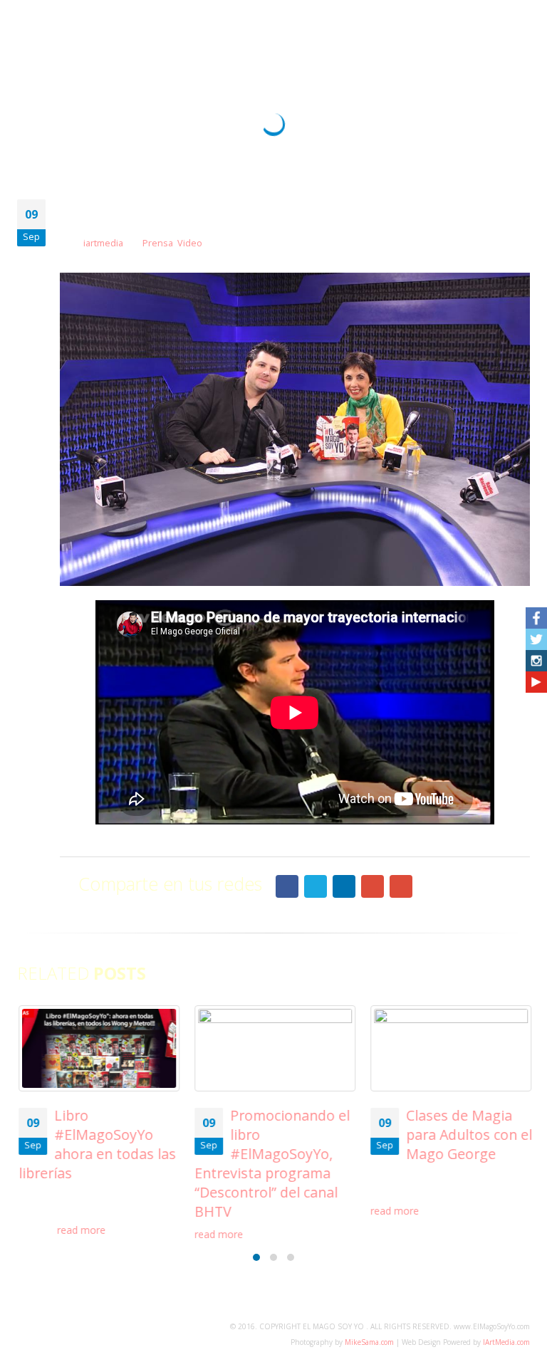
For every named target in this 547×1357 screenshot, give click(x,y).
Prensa (157, 243)
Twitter (315, 886)
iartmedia (103, 243)
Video (189, 243)
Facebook (287, 886)
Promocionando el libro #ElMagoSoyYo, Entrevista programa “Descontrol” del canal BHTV (270, 1163)
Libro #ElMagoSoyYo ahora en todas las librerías (95, 1144)
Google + (372, 886)
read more (81, 1230)
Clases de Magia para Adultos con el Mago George (468, 1134)
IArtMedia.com (506, 1342)
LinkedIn (344, 886)
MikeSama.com (369, 1342)
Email (401, 886)
